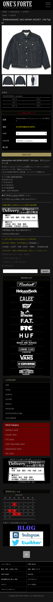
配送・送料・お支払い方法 (9, 569)
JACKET (26, 12)
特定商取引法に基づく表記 (9, 579)
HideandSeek (15, 12)
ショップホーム (6, 564)
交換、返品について (34, 569)
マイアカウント (32, 579)
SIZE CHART (5, 574)
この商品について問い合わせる (14, 262)
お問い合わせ (32, 564)
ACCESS (30, 574)
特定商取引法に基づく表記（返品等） (16, 254)
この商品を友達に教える (11, 258)
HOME (4, 12)
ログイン (4, 584)
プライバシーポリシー (8, 589)
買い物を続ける (8, 266)
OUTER (13, 15)
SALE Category (12, 425)
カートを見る (32, 584)
